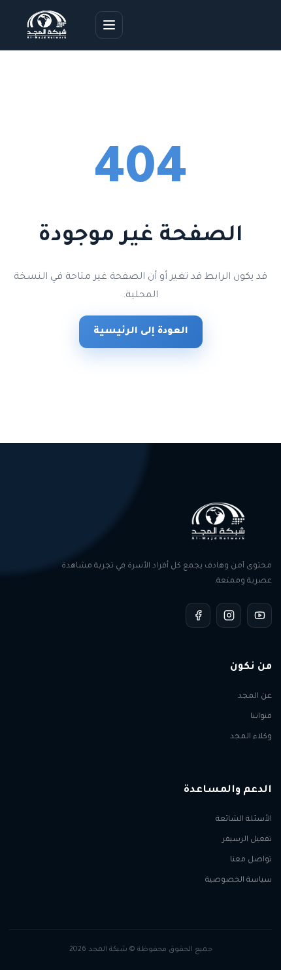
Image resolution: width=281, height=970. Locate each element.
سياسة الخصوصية (238, 880)
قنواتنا (261, 717)
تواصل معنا (251, 860)
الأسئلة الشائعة (244, 820)
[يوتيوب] (259, 615)
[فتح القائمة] (109, 25)
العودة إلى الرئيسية (140, 332)
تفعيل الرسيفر (247, 840)
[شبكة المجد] (47, 25)
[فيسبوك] (198, 615)
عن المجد (255, 696)
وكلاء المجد (251, 737)
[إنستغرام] (228, 615)
